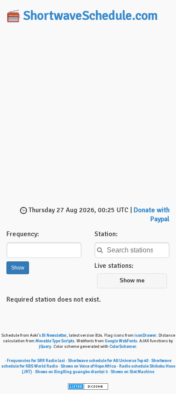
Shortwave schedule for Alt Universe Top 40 (108, 360)
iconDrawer (145, 335)
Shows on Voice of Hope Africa (88, 366)
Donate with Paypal (152, 214)
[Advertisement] (88, 115)
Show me (132, 281)
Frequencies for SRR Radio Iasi (36, 360)
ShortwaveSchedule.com (90, 16)
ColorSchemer (122, 346)
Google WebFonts (121, 341)
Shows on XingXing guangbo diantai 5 (71, 371)
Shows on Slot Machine (132, 371)
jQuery (45, 346)
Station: (105, 234)
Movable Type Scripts (54, 341)
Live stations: (113, 265)
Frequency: (22, 234)
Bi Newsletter (54, 335)
